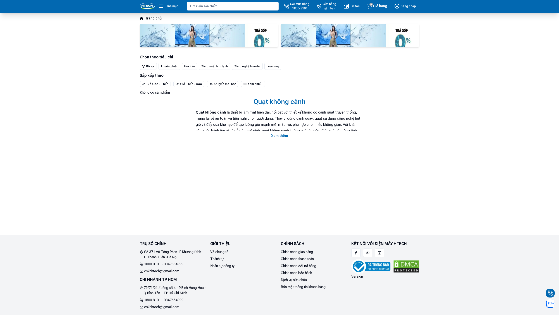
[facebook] (356, 253)
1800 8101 (152, 264)
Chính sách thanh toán (297, 259)
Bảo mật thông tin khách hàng (303, 287)
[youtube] (367, 253)
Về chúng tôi (219, 252)
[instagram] (379, 253)
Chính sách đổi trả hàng (298, 266)
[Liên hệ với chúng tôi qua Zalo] (550, 303)
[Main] (147, 6)
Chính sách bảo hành (296, 273)
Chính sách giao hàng (297, 252)
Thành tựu (217, 259)
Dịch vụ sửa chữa (294, 280)
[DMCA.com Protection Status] (406, 266)
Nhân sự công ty (222, 266)
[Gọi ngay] (550, 293)
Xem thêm (279, 136)
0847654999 (173, 264)
